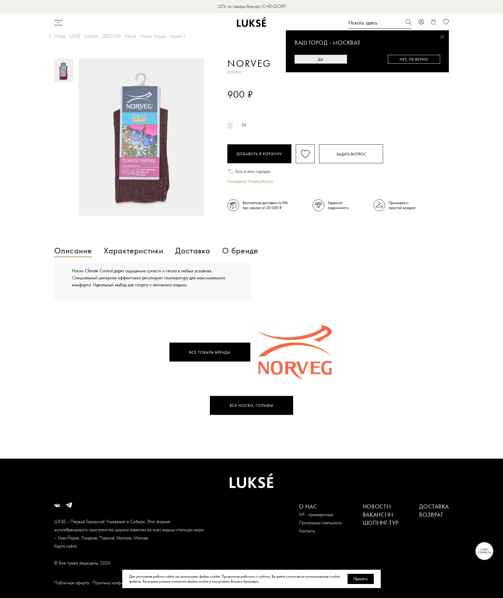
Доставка (434, 506)
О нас (308, 506)
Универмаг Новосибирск (250, 181)
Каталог (91, 36)
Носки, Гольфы (153, 36)
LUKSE (74, 36)
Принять (360, 579)
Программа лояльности (320, 523)
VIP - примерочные (316, 514)
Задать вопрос (351, 154)
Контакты (307, 531)
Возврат (431, 514)
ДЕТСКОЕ (111, 36)
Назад (60, 36)
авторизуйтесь (244, 104)
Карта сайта (65, 546)
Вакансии (378, 514)
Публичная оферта (71, 583)
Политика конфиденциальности (121, 583)
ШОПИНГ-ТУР (380, 523)
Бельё (130, 36)
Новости (377, 506)
